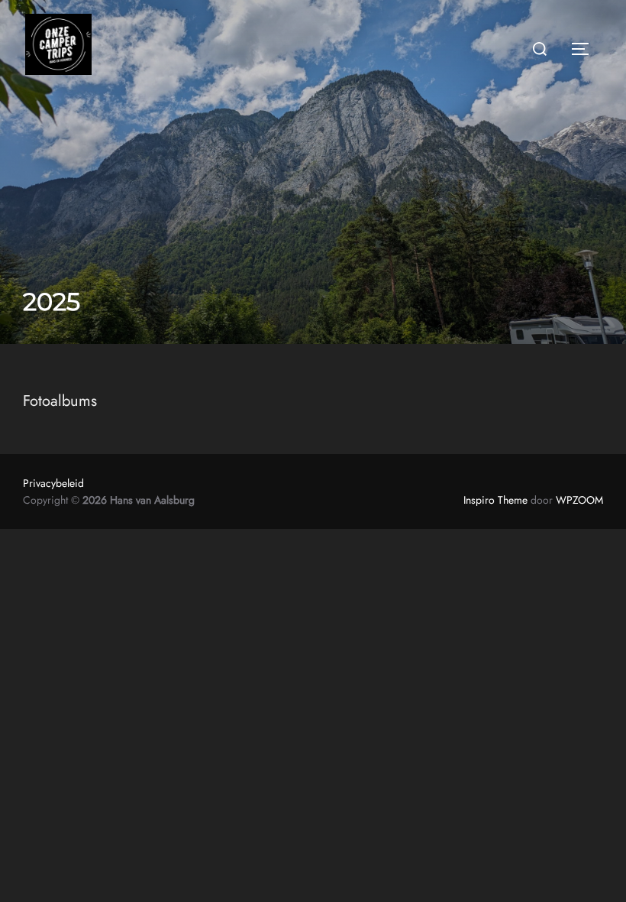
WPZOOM (579, 500)
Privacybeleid (53, 483)
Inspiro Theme (495, 500)
